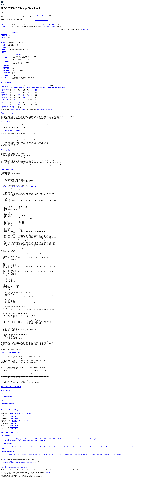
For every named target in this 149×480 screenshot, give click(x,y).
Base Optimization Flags (10, 432)
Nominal (4, 37)
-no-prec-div (60, 454)
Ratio (20, 87)
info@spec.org (48, 472)
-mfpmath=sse (77, 439)
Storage (4, 51)
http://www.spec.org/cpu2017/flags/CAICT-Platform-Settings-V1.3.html (18, 462)
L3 (4, 46)
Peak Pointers (6, 73)
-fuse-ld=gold (93, 439)
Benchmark (5, 86)
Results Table (6, 82)
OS (6, 57)
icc (2, 393)
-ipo (55, 454)
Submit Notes (6, 122)
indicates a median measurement (44, 109)
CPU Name (4, 34)
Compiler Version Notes (10, 352)
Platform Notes (7, 169)
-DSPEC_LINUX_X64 (25, 413)
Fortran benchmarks (7, 403)
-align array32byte (94, 454)
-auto (101, 454)
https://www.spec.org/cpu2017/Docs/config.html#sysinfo (19, 186)
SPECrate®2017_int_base (41, 15)
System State (6, 70)
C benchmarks (5, 390)
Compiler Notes (7, 113)
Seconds (16, 87)
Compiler (6, 61)
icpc (2, 400)
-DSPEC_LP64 (14, 413)
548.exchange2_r (5, 102)
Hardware (15, 32)
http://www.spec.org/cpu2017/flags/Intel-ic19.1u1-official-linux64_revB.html (19, 461)
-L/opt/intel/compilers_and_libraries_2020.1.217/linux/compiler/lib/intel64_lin (125, 446)
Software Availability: (49, 26)
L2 (4, 44)
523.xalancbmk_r (5, 96)
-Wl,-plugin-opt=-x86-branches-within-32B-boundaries (29, 439)
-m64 (2, 439)
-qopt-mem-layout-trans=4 (103, 439)
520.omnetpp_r (4, 94)
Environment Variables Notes (12, 137)
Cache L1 (3, 42)
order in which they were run (18, 109)
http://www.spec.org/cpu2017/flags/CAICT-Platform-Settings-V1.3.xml (14, 467)
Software (18, 54)
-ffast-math (67, 439)
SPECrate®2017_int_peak (41, 20)
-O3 (63, 439)
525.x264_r (4, 97)
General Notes (6, 150)
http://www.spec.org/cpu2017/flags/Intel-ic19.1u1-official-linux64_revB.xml (15, 466)
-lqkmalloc (42, 440)
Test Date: (49, 23)
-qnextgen (7, 439)
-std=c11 (13, 439)
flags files (5, 459)
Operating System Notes (10, 130)
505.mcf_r (3, 92)
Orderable (4, 40)
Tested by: (5, 26)
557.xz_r (3, 104)
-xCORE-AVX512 (56, 439)
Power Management (6, 78)
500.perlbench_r (5, 89)
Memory (4, 49)
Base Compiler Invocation (11, 387)
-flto (72, 439)
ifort (2, 406)
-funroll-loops (85, 439)
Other (4, 47)
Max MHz (4, 35)
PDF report (85, 29)
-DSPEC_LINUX (23, 420)
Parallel (6, 65)
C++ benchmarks (6, 396)
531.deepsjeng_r (5, 99)
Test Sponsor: (5, 24)
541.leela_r (3, 101)
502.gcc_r (3, 90)
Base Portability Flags (9, 410)
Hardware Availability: (49, 24)
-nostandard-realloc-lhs (83, 454)
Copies (11, 87)
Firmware (6, 67)
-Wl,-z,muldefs (47, 439)
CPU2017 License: (6, 23)
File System (6, 68)
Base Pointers (6, 72)
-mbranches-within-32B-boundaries (112, 454)
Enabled (4, 39)
